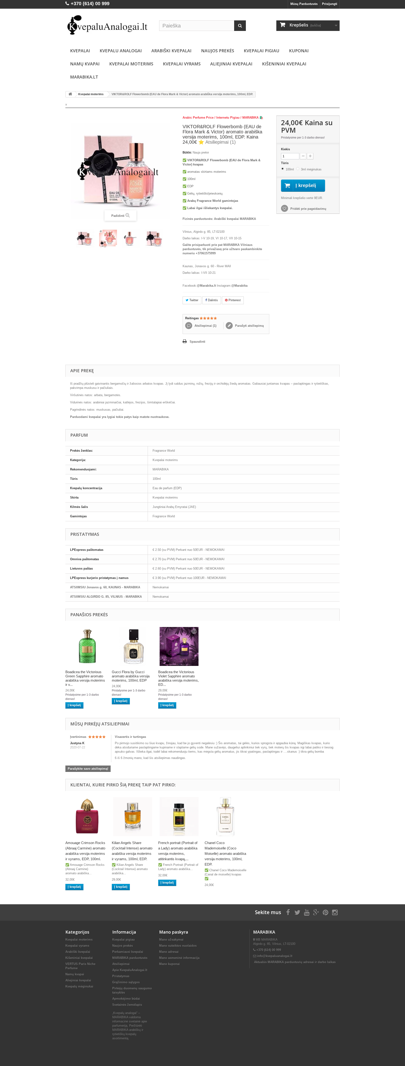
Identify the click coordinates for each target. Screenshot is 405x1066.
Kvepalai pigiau (123, 939)
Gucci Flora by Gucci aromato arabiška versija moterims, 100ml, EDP (131, 676)
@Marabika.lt (206, 285)
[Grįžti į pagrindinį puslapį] (70, 94)
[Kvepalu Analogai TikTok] (316, 912)
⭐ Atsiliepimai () (217, 142)
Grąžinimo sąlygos (126, 982)
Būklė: (187, 152)
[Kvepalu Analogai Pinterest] (325, 912)
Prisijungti (329, 4)
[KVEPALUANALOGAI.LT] (108, 25)
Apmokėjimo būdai (126, 998)
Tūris (285, 163)
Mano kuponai (169, 964)
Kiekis (285, 149)
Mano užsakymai (171, 939)
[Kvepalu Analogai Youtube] (307, 912)
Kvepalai (80, 50)
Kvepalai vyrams (182, 64)
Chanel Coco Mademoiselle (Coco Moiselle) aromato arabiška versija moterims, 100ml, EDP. (225, 853)
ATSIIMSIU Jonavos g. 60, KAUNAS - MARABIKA (105, 587)
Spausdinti (197, 341)
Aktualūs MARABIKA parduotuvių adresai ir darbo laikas (295, 962)
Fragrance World (164, 450)
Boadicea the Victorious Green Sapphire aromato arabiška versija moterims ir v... (85, 678)
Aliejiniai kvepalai (231, 64)
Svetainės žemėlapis (127, 1004)
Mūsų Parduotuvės (304, 4)
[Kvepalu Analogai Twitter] (297, 912)
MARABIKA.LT (84, 77)
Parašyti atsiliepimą (249, 325)
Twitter (193, 300)
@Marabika (239, 285)
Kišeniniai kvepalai (284, 64)
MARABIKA (161, 469)
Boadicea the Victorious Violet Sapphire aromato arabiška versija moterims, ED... (178, 678)
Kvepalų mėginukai (79, 986)
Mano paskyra (173, 932)
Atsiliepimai (121, 964)
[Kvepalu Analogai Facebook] (288, 912)
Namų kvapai (85, 64)
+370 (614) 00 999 (268, 950)
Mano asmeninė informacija (179, 958)
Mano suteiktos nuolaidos (178, 945)
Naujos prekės (217, 50)
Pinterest (234, 300)
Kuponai (299, 50)
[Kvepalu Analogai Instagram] (335, 912)
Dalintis (212, 300)
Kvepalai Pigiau (261, 50)
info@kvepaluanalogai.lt (274, 956)
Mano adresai (169, 951)
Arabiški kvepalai (171, 50)
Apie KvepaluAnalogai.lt (129, 970)
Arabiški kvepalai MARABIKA (235, 219)
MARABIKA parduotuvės (129, 958)
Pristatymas (120, 976)
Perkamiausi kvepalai (127, 951)
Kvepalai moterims (131, 64)
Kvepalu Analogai (121, 50)
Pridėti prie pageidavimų (307, 208)
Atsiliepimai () (205, 325)
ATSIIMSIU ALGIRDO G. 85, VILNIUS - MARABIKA (106, 596)
